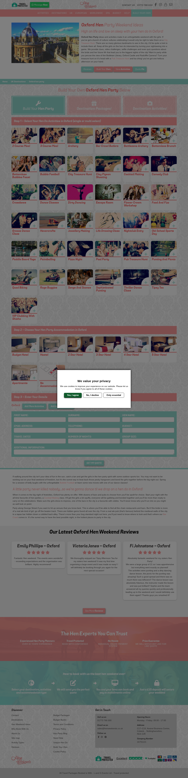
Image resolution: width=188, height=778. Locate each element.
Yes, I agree (73, 395)
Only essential (113, 395)
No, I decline (92, 395)
